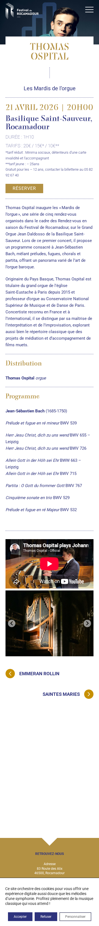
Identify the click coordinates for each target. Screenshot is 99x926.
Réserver (24, 188)
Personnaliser (75, 917)
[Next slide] (87, 623)
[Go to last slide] (11, 623)
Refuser (45, 917)
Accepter (20, 917)
